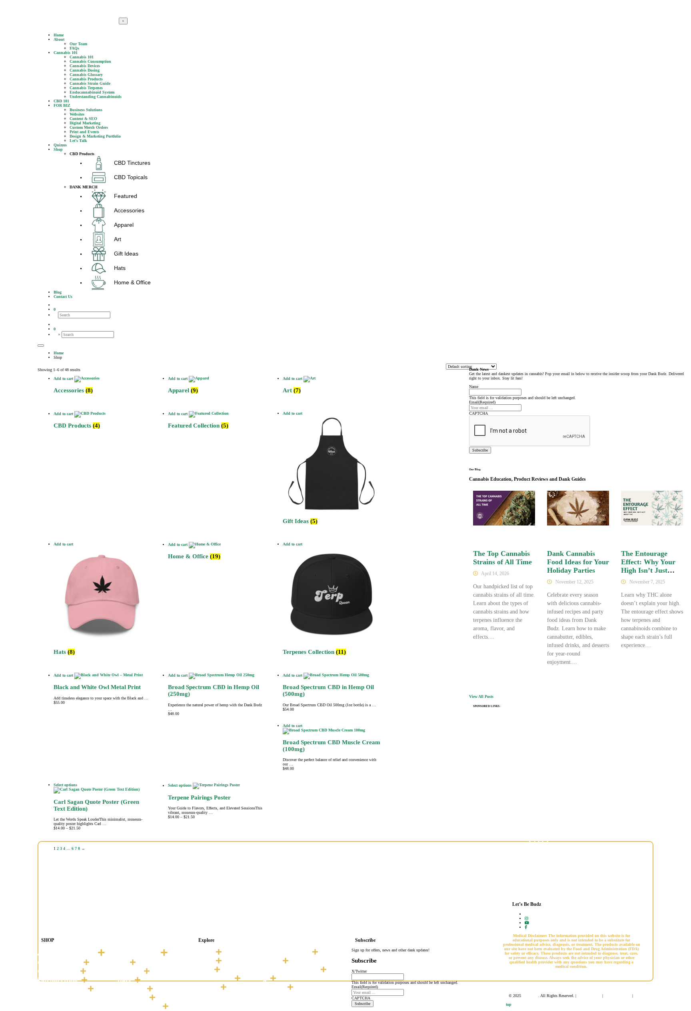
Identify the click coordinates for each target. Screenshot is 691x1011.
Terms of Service (617, 995)
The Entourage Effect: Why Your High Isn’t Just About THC (648, 566)
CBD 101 (206, 987)
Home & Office (138, 1006)
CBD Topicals (57, 971)
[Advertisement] (577, 770)
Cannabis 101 (213, 978)
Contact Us (268, 987)
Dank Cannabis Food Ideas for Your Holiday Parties (578, 561)
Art (121, 962)
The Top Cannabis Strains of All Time (502, 557)
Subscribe (480, 450)
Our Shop (266, 961)
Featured (130, 989)
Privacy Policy (589, 995)
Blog (259, 978)
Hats (124, 980)
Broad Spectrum (61, 989)
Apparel (128, 971)
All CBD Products (66, 953)
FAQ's (202, 969)
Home (203, 952)
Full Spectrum (58, 980)
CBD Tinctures (59, 962)
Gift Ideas (131, 997)
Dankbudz (530, 995)
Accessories (137, 953)
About (203, 961)
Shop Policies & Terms (285, 969)
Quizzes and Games (280, 952)
